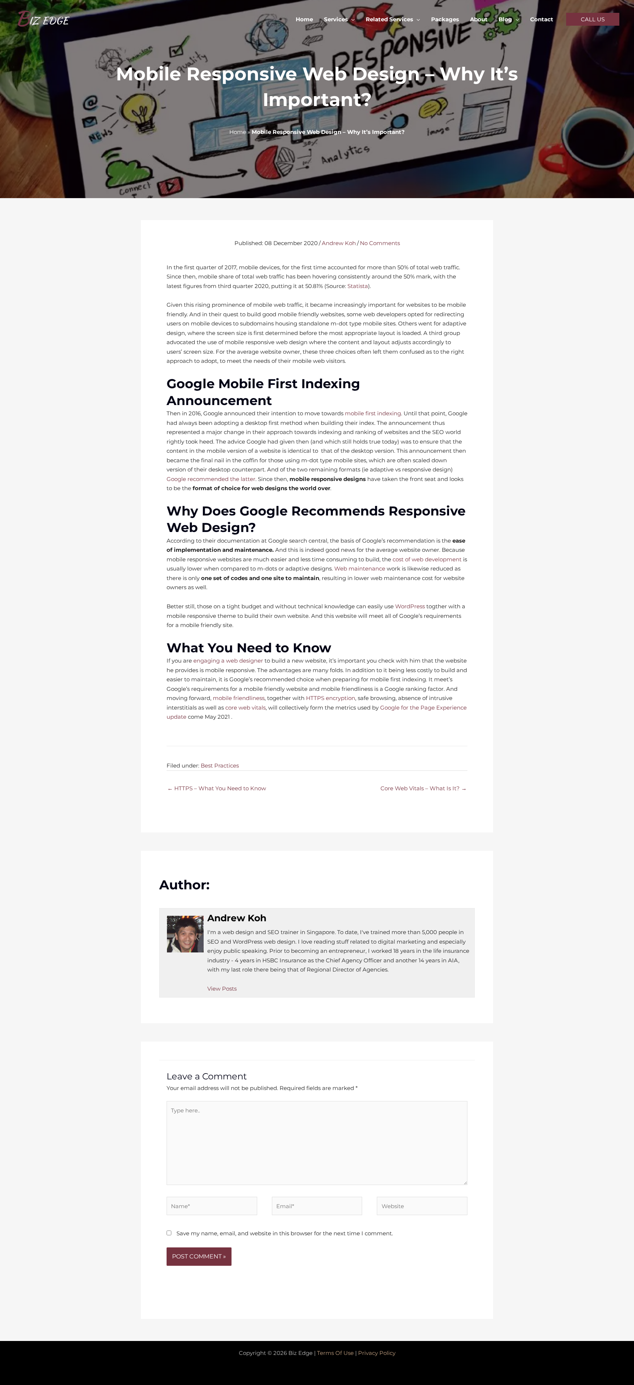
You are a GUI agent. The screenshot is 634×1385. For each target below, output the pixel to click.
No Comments (380, 243)
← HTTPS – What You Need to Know (216, 788)
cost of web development (427, 559)
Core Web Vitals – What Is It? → (423, 788)
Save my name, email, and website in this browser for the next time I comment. (284, 1233)
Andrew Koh (339, 243)
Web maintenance (359, 568)
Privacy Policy (377, 1352)
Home (237, 131)
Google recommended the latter (211, 478)
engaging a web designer (228, 660)
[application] (351, 19)
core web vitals (245, 707)
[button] (592, 19)
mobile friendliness (239, 698)
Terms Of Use (335, 1352)
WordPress (410, 606)
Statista (357, 286)
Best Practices (220, 765)
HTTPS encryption (330, 698)
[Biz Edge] (44, 18)
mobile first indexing (373, 413)
